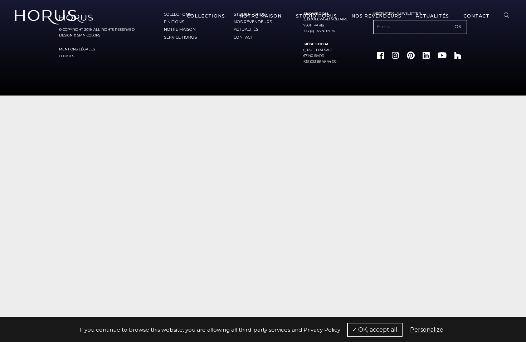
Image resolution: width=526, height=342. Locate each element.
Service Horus (180, 37)
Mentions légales (77, 49)
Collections (206, 16)
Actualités (432, 16)
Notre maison (260, 16)
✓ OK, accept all (375, 329)
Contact (476, 16)
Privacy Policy (321, 329)
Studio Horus (316, 16)
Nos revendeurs (376, 16)
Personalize (426, 329)
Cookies (66, 56)
